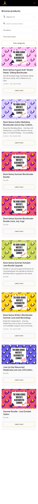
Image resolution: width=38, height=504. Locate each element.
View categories (19, 43)
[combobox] (19, 17)
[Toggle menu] (34, 3)
